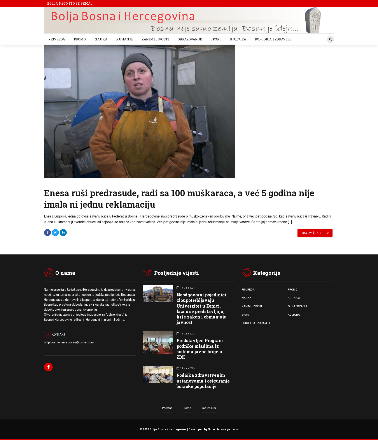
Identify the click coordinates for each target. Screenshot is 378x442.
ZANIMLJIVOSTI (155, 39)
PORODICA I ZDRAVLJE (273, 39)
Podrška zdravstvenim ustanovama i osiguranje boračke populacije (203, 380)
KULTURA (238, 39)
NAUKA (100, 39)
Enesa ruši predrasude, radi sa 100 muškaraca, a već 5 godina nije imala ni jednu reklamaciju (179, 198)
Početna (167, 408)
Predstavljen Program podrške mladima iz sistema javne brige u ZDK (200, 349)
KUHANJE (124, 39)
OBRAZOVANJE (190, 39)
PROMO (80, 39)
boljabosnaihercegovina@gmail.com (69, 342)
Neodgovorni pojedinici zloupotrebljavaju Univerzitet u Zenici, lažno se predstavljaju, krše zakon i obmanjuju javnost (202, 308)
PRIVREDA (56, 39)
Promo (187, 408)
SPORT (216, 39)
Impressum (209, 408)
